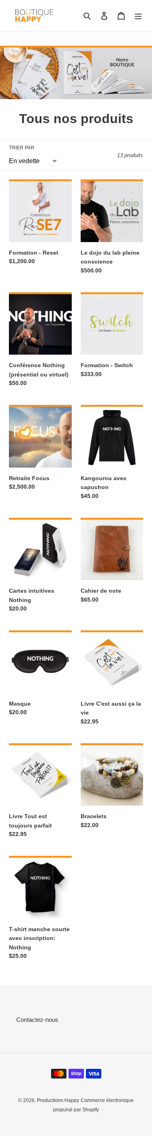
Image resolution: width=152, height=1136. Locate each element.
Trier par (21, 148)
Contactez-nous (37, 1019)
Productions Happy (58, 1100)
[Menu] (138, 15)
